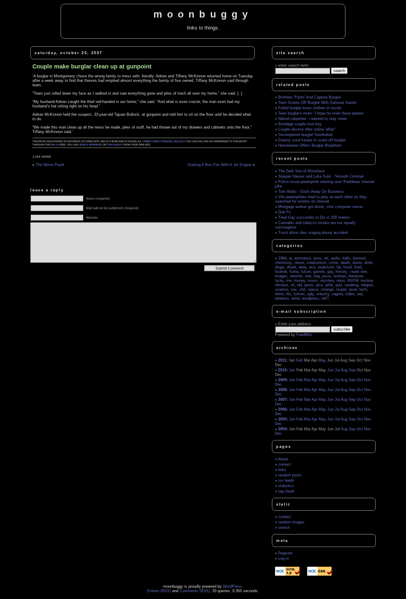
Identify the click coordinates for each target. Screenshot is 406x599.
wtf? (325, 298)
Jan (292, 370)
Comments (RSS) (195, 591)
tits (288, 294)
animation (302, 258)
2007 (282, 399)
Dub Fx (284, 212)
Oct (360, 380)
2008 (282, 389)
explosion (326, 267)
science (281, 289)
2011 (282, 360)
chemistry (283, 262)
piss (319, 285)
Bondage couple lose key (300, 124)
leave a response (90, 144)
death (345, 262)
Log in (283, 558)
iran (308, 276)
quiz (338, 285)
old (299, 285)
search (284, 527)
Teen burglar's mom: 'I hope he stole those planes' (321, 113)
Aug (344, 370)
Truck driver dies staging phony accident (313, 232)
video (350, 294)
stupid (341, 289)
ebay (303, 267)
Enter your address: (295, 324)
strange (166, 141)
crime (146, 141)
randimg (351, 285)
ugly (310, 294)
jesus (326, 276)
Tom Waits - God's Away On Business (311, 191)
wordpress (310, 298)
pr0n (329, 285)
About (283, 459)
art (326, 258)
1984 (282, 258)
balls (346, 258)
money (299, 280)
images (281, 276)
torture (299, 294)
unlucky (179, 141)
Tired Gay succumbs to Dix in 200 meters (314, 217)
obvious (281, 285)
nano (340, 280)
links (282, 469)
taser (353, 289)
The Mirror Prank (50, 164)
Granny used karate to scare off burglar (312, 140)
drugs (279, 267)
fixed (347, 267)
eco (312, 267)
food (357, 267)
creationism (316, 262)
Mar (307, 380)
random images (291, 522)
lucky (279, 280)
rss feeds (286, 480)
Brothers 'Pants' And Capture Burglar (309, 97)
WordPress (232, 586)
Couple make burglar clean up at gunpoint (92, 66)
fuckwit (281, 271)
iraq (317, 276)
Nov (367, 380)
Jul (337, 370)
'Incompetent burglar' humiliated (305, 134)
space (313, 289)
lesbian (340, 276)
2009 (282, 380)
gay (330, 271)
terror (279, 294)
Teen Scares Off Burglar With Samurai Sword (317, 102)
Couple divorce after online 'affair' (306, 129)
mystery (327, 280)
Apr (314, 380)
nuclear (367, 280)
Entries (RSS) (159, 591)
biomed (359, 258)
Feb (299, 360)
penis (309, 285)
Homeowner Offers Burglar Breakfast (310, 145)
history (341, 271)
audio (335, 258)
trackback (115, 144)
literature (355, 276)
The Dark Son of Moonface (301, 171)
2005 (282, 419)
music (313, 280)
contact (284, 464)
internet (296, 276)
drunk (291, 267)
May (322, 360)
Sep (352, 370)
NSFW (352, 280)
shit (302, 289)
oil (293, 285)
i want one (358, 271)
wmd (295, 298)
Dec (278, 384)
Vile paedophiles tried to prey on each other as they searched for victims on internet (321, 199)
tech (363, 289)
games (319, 271)
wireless (282, 298)
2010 (282, 370)
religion (367, 285)
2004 (282, 429)
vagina (337, 294)
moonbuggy (202, 14)
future (306, 271)
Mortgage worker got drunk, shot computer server (320, 206)
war (360, 294)
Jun (330, 370)
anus (317, 258)
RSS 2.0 (55, 144)
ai (290, 258)
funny (155, 141)
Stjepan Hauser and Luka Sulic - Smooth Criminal (320, 176)
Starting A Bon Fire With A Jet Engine (219, 164)
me (289, 280)
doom (357, 262)
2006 (282, 409)
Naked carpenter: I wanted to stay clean (312, 118)
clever (299, 262)
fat (338, 267)
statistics (286, 486)
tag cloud (286, 491)
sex (294, 289)
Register (285, 553)
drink (368, 262)
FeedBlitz (304, 334)
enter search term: (294, 65)
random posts (290, 475)
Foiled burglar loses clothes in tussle (309, 108)
